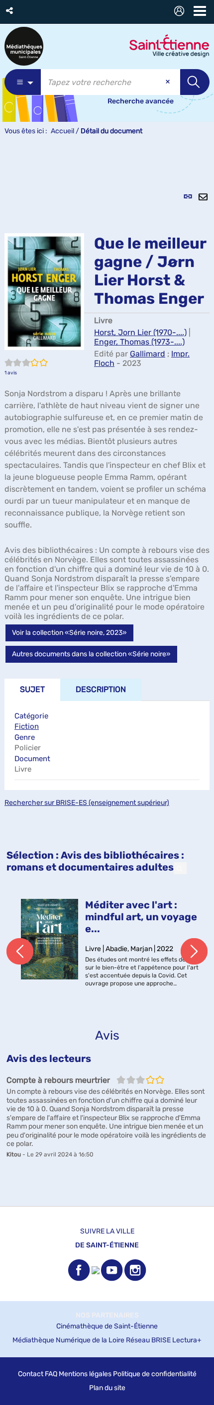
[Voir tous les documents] (180, 868)
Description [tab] (101, 689)
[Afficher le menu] (200, 11)
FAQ (51, 1374)
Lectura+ (187, 1340)
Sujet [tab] (32, 689)
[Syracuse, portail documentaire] (23, 46)
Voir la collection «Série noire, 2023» (69, 632)
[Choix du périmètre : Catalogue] (22, 82)
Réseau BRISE (148, 1340)
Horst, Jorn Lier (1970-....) (140, 332)
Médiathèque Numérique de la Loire (68, 1340)
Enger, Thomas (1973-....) (139, 342)
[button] (10, 10)
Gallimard (147, 353)
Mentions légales (85, 1374)
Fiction (26, 726)
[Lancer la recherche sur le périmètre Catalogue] (195, 82)
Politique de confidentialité (155, 1374)
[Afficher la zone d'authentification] (181, 12)
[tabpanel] (107, 676)
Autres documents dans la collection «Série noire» (91, 654)
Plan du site (107, 1388)
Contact (30, 1374)
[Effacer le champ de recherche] (169, 82)
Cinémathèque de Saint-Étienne (107, 1326)
